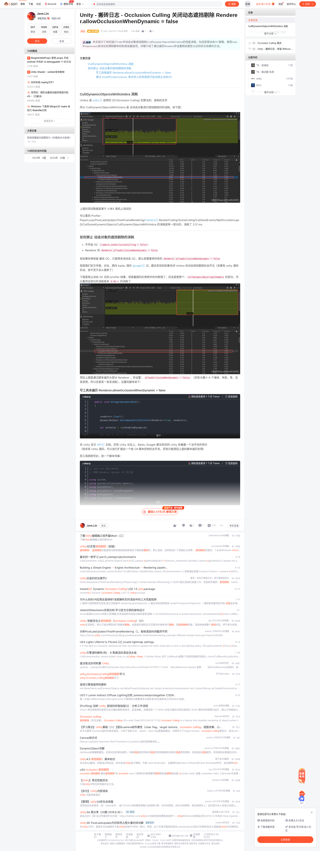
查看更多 (48, 120)
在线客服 (196, 835)
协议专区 (140, 835)
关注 (103, 525)
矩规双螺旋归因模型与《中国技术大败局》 (49, 139)
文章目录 (253, 20)
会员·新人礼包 (263, 4)
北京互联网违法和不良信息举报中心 (207, 840)
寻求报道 (129, 835)
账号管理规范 (167, 843)
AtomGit (52, 4)
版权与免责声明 (181, 843)
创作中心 (291, 4)
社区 (38, 4)
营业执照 (215, 843)
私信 (62, 41)
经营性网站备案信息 (181, 840)
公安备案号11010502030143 (110, 840)
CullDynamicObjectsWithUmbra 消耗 (111, 64)
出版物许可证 (204, 843)
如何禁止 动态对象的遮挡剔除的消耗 (109, 68)
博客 (22, 4)
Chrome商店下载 (152, 843)
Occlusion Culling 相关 (270, 43)
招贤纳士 (108, 835)
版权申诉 (193, 843)
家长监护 (105, 843)
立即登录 (285, 839)
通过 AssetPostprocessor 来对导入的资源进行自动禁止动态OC (134, 77)
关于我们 (97, 835)
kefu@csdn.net (180, 835)
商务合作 (118, 835)
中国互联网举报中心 (135, 843)
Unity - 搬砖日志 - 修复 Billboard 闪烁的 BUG (275, 49)
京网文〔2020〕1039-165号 (158, 840)
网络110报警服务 (117, 843)
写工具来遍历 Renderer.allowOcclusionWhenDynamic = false (133, 72)
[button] (28, 157)
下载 (30, 4)
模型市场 (68, 4)
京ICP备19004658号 (134, 840)
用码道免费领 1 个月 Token (205, 396)
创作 (307, 4)
